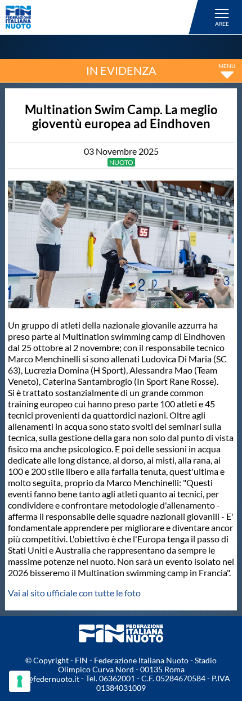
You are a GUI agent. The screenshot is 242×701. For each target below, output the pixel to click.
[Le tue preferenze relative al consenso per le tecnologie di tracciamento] (19, 681)
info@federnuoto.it (45, 679)
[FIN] (103, 17)
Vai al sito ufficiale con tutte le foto (74, 592)
